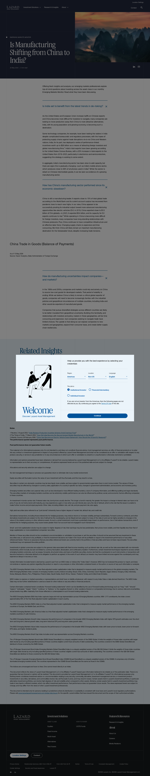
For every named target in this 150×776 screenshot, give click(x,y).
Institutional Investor (78, 390)
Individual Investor (78, 396)
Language (112, 373)
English (112, 376)
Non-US (91, 376)
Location (91, 373)
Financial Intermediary (100, 390)
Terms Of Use (106, 404)
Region (69, 373)
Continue (97, 416)
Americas (71, 376)
